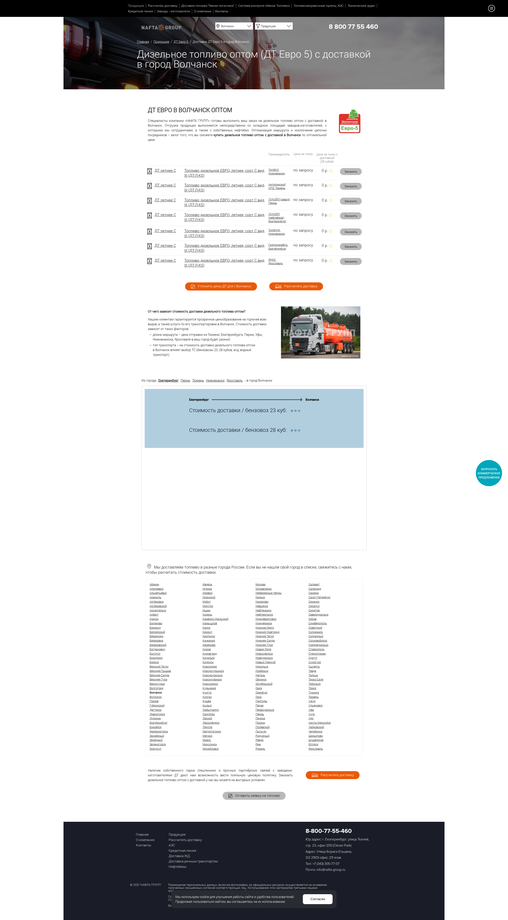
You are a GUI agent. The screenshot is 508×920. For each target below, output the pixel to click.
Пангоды (261, 701)
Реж (258, 744)
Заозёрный (157, 736)
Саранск (314, 601)
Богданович (157, 649)
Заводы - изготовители (173, 11)
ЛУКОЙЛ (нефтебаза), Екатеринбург (277, 217)
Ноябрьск (262, 671)
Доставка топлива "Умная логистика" (207, 6)
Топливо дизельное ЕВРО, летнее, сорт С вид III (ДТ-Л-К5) (224, 173)
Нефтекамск (263, 610)
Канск (206, 627)
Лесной (207, 718)
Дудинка (155, 718)
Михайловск (211, 749)
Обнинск (261, 679)
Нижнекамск (215, 380)
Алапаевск (157, 589)
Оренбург (262, 692)
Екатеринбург (168, 380)
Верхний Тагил (159, 666)
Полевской (263, 727)
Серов (313, 619)
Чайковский (316, 727)
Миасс (207, 740)
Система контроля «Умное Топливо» (264, 6)
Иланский (209, 597)
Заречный (156, 740)
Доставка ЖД (179, 855)
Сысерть (314, 666)
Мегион (207, 736)
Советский (315, 627)
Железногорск (159, 731)
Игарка (207, 589)
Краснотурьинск (213, 671)
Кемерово (209, 645)
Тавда (312, 671)
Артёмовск (157, 601)
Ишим (206, 610)
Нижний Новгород (267, 632)
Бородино (156, 658)
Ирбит (207, 601)
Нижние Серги (265, 627)
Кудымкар (209, 688)
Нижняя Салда (265, 640)
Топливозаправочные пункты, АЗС (319, 6)
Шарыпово (316, 736)
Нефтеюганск (264, 614)
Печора (260, 718)
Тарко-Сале (316, 679)
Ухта (312, 714)
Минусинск (210, 744)
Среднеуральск (318, 645)
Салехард (315, 589)
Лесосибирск (211, 723)
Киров (207, 649)
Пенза (260, 705)
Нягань (260, 675)
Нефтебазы (178, 866)
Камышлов (210, 623)
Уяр (311, 718)
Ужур (312, 701)
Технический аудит (361, 6)
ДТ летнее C (165, 170)
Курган (207, 697)
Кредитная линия (140, 11)
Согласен (318, 899)
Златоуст (156, 749)
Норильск (262, 666)
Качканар (209, 640)
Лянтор (207, 727)
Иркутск (208, 606)
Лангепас (209, 714)
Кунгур (207, 692)
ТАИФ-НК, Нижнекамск (276, 232)
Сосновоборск (318, 640)
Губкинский (157, 705)
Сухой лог (315, 662)
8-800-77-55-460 (329, 831)
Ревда (260, 740)
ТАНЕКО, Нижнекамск (276, 171)
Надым (260, 597)
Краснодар (210, 666)
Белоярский (157, 632)
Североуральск (318, 614)
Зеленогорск (158, 744)
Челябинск (315, 731)
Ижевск (208, 593)
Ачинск (154, 619)
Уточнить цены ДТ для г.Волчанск (224, 286)
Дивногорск (157, 714)
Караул (207, 632)
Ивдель (207, 584)
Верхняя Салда (159, 675)
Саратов (314, 610)
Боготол (155, 653)
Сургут (313, 658)
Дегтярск (156, 710)
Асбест (154, 614)
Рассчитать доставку (162, 6)
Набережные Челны (269, 593)
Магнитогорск (212, 731)
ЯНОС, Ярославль (275, 261)
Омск (259, 688)
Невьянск (262, 606)
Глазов (154, 701)
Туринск (314, 692)
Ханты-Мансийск (320, 723)
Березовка (156, 640)
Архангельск (158, 610)
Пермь (185, 380)
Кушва (207, 701)
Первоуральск (265, 710)
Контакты (221, 11)
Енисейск (156, 727)
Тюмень (198, 380)
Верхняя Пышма (160, 671)
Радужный (262, 736)
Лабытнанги (211, 710)
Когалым (209, 658)
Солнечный (316, 636)
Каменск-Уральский (215, 619)
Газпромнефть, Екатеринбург (278, 246)
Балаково (156, 623)
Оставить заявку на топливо (257, 795)
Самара (314, 593)
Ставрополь (316, 649)
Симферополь (318, 623)
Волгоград (156, 688)
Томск (312, 688)
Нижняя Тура (264, 645)
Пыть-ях (261, 731)
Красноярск (210, 684)
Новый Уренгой (266, 662)
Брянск (154, 662)
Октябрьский (264, 684)
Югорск (313, 744)
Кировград (210, 653)
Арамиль (155, 597)
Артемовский (158, 606)
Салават (314, 584)
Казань (207, 614)
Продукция (136, 6)
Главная (143, 41)
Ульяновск (316, 705)
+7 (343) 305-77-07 (326, 864)
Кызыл (207, 705)
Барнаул (155, 627)
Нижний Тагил (265, 636)
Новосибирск (264, 653)
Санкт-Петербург (320, 597)
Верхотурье (157, 684)
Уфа (311, 710)
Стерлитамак (317, 653)
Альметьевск (158, 593)
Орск (259, 697)
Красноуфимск (212, 679)
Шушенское (316, 740)
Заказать (350, 171)
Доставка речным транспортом (193, 861)
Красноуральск (213, 675)
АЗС (172, 845)
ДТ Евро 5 (181, 41)
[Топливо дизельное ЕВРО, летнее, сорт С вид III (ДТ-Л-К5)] (149, 171)
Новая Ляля (263, 649)
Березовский (158, 645)
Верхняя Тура (158, 679)
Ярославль (235, 380)
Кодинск (208, 662)
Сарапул (314, 606)
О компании (202, 11)
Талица (313, 675)
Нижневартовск (266, 619)
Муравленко (264, 589)
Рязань (260, 749)
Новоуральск (264, 658)
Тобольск (315, 684)
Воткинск (156, 697)
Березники (156, 636)
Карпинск (209, 636)
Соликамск (316, 632)
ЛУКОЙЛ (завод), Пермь (279, 201)
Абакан (154, 584)
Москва (261, 584)
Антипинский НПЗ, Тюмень (277, 186)
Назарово (262, 601)
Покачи (260, 723)
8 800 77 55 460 (353, 27)
